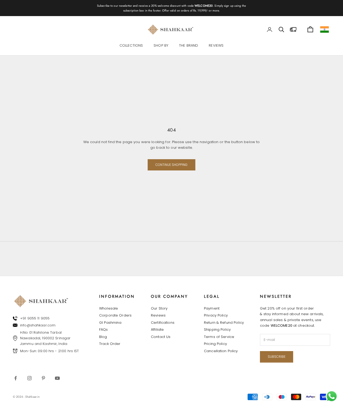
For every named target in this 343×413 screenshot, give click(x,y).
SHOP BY (161, 45)
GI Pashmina (110, 322)
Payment (211, 308)
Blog (103, 336)
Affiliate (157, 329)
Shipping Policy (217, 329)
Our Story (159, 308)
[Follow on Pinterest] (43, 378)
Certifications (162, 322)
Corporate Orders (115, 315)
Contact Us (160, 336)
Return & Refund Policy (224, 322)
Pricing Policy (215, 343)
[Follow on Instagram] (29, 378)
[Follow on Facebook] (15, 378)
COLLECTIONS (131, 45)
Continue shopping (171, 164)
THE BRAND (188, 45)
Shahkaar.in (32, 397)
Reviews (158, 315)
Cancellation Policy (221, 351)
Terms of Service (219, 336)
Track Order (109, 343)
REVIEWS (216, 45)
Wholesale (108, 308)
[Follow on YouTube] (57, 378)
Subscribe (276, 356)
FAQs (103, 329)
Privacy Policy (216, 315)
